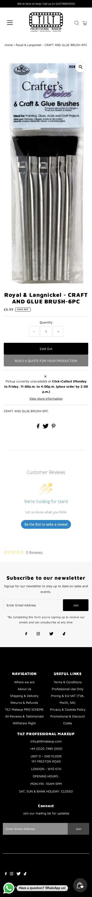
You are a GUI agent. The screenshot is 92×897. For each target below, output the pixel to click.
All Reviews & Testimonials (24, 716)
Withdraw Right (24, 723)
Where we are (24, 682)
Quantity (46, 322)
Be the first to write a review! (46, 524)
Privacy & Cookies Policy (67, 709)
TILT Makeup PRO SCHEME (24, 709)
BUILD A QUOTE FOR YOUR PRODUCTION (46, 361)
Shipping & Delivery (24, 696)
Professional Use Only (67, 689)
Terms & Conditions (68, 682)
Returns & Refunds (24, 702)
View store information (46, 398)
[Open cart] (85, 22)
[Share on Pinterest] (53, 427)
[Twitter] (51, 634)
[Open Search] (76, 23)
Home (9, 45)
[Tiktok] (64, 634)
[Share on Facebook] (38, 427)
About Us (24, 689)
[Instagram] (38, 634)
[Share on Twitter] (46, 427)
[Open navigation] (13, 23)
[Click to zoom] (80, 67)
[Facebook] (26, 634)
